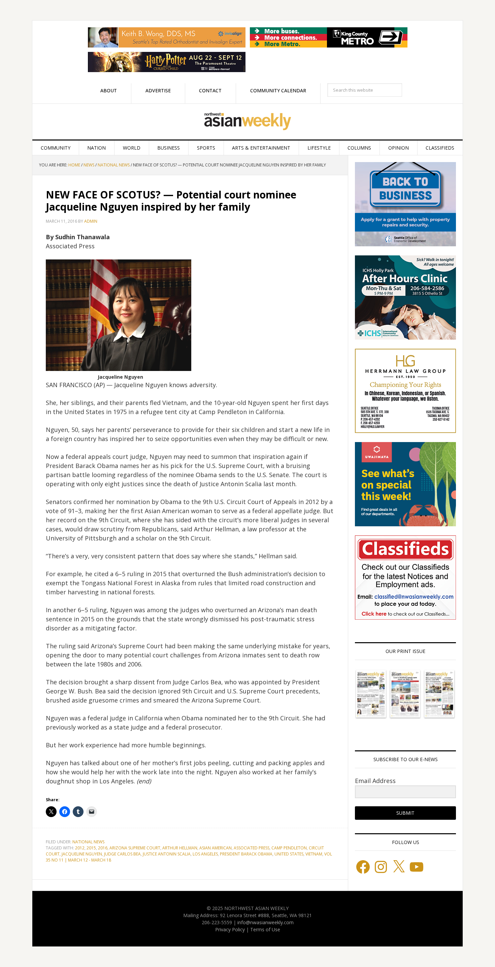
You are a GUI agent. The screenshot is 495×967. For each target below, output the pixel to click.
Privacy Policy (230, 929)
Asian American (215, 848)
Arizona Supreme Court (134, 848)
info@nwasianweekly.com (265, 922)
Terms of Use (265, 929)
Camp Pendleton (289, 848)
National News (88, 842)
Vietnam (313, 854)
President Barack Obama (246, 854)
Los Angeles (205, 854)
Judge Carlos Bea (122, 854)
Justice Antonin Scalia (167, 854)
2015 (91, 848)
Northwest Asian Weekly (247, 121)
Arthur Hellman (179, 848)
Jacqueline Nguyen (82, 854)
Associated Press (251, 848)
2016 (102, 848)
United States (288, 854)
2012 (80, 848)
